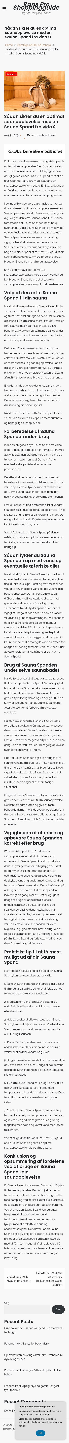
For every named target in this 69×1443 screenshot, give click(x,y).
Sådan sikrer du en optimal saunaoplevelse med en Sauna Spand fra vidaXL (34, 121)
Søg (6, 1303)
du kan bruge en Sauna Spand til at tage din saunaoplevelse (33, 279)
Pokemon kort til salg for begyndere (26, 1343)
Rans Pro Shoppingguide (36, 6)
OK (41, 1433)
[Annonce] (34, 90)
